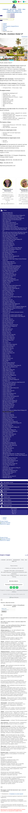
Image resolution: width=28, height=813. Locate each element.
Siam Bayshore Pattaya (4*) (9, 302)
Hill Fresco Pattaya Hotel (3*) (9, 378)
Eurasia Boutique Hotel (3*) (9, 362)
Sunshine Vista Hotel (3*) (8, 462)
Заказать (4, 611)
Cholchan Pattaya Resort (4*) (9, 263)
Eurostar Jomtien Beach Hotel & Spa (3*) (12, 365)
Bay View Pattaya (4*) (7, 253)
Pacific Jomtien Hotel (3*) (8, 411)
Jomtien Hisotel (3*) (7, 389)
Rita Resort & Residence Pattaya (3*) (11, 427)
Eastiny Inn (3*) (6, 354)
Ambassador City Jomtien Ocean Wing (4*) (12, 247)
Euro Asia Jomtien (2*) (8, 473)
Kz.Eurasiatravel (14, 6)
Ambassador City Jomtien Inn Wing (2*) (11, 467)
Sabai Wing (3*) (6, 441)
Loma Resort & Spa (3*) (8, 399)
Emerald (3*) (5, 361)
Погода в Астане (4, 537)
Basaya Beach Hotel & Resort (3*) (10, 324)
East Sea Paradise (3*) (8, 351)
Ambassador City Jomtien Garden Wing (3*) (12, 315)
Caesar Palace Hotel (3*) (8, 336)
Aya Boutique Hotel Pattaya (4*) (10, 251)
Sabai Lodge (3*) (6, 438)
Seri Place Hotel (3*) (7, 449)
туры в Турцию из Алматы (13, 575)
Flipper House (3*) (7, 368)
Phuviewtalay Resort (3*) (8, 420)
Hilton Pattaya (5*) (7, 221)
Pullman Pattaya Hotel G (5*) (9, 225)
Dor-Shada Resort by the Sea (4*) (10, 270)
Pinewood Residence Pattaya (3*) (10, 421)
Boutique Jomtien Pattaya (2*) (9, 471)
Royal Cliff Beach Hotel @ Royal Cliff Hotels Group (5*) (15, 228)
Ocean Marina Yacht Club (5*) (9, 222)
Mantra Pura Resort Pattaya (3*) (10, 400)
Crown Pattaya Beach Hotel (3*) (10, 344)
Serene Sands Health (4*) (8, 301)
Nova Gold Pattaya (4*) (8, 292)
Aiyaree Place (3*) (7, 310)
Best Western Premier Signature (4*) (11, 256)
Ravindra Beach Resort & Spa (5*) (10, 226)
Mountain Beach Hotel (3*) (9, 404)
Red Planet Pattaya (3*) (8, 425)
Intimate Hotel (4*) (7, 282)
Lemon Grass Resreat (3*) (9, 397)
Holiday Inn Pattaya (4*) (8, 281)
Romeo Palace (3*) (7, 428)
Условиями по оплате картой (16, 793)
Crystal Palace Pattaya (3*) (9, 345)
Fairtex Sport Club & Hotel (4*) (9, 271)
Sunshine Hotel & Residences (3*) (10, 460)
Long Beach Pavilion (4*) (8, 289)
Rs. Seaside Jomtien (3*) (8, 435)
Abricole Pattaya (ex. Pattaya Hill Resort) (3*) (13, 308)
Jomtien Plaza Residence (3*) (9, 393)
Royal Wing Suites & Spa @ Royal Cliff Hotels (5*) (14, 233)
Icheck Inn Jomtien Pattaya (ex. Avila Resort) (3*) (14, 382)
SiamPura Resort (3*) (7, 450)
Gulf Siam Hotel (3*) (7, 376)
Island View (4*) (6, 284)
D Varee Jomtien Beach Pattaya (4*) (11, 268)
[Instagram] (14, 587)
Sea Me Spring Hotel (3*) (8, 448)
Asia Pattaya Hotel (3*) (8, 319)
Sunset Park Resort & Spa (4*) (9, 305)
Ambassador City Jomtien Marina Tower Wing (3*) (14, 316)
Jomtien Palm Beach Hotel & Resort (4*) (12, 285)
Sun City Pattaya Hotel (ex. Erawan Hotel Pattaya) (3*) (15, 455)
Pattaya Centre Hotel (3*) (8, 414)
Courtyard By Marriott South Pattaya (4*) (12, 265)
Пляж (4, 28)
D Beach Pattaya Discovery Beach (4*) (11, 267)
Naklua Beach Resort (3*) (8, 406)
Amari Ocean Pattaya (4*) (8, 243)
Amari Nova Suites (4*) (8, 246)
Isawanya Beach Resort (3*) (9, 385)
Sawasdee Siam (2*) (7, 477)
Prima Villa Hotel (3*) (7, 424)
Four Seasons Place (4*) (8, 272)
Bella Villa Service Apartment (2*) (10, 470)
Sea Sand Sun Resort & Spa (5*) (10, 235)
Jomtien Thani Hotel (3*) (8, 394)
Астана (4, 518)
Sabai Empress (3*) (7, 436)
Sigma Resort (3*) (7, 452)
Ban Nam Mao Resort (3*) (8, 320)
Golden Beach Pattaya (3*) (9, 369)
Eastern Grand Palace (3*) (9, 352)
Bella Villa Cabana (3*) (8, 329)
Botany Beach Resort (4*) (8, 257)
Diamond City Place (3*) (8, 347)
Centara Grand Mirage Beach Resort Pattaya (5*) (14, 215)
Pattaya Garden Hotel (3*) (8, 415)
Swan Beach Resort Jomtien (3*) (10, 463)
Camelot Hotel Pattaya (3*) (9, 337)
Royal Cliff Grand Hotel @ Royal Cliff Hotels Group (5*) (15, 232)
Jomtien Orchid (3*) (7, 392)
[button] (7, 58)
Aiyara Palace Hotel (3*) (8, 309)
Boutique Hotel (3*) (7, 333)
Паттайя (5, 30)
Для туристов (13, 9)
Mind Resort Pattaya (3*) (8, 403)
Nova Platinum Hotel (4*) (8, 294)
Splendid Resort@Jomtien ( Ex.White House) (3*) (14, 453)
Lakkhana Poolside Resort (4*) (9, 287)
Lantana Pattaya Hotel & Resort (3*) (11, 396)
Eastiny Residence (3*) (8, 358)
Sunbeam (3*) (6, 456)
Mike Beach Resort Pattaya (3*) (10, 401)
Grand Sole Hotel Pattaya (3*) (9, 375)
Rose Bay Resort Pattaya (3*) (9, 429)
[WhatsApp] (11, 587)
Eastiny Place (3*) (7, 355)
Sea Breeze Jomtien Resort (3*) (10, 445)
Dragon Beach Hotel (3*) (8, 348)
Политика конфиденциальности (13, 584)
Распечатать (24, 36)
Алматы (5, 517)
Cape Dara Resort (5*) (8, 214)
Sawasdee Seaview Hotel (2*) (9, 476)
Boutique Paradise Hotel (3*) (9, 334)
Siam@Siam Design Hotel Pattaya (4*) (11, 303)
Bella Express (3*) (7, 327)
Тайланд (5, 27)
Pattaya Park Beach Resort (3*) (10, 417)
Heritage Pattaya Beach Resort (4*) (11, 279)
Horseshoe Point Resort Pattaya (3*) (11, 379)
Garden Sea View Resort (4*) (9, 275)
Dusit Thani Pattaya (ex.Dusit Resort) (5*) (12, 219)
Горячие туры (10, 10)
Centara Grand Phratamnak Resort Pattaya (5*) (13, 218)
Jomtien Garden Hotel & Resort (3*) (11, 387)
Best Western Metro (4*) (8, 254)
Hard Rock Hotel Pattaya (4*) (9, 278)
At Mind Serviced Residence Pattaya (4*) (12, 249)
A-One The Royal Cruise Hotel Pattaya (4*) (12, 239)
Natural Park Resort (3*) (8, 407)
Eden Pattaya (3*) (7, 359)
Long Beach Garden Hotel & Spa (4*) (11, 288)
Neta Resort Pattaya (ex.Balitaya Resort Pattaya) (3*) (15, 410)
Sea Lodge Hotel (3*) (7, 446)
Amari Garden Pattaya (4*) (9, 244)
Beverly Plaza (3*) (7, 331)
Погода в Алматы (4, 521)
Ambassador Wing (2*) (8, 469)
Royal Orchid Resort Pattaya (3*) (10, 431)
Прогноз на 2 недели (5, 524)
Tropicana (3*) (6, 466)
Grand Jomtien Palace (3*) (9, 373)
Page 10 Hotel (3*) (7, 413)
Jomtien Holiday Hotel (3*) (8, 390)
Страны (19, 9)
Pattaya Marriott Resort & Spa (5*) (10, 223)
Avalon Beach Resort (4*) (8, 250)
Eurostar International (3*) (8, 364)
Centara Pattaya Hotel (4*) (9, 261)
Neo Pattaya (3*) (6, 408)
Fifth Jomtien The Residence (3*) (10, 366)
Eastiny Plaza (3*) (7, 357)
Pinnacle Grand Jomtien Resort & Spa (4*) (12, 296)
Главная (5, 23)
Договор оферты (13, 581)
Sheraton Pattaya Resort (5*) (9, 236)
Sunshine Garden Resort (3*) (9, 459)
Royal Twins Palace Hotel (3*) (9, 434)
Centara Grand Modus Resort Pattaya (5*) (12, 216)
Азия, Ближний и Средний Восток (11, 26)
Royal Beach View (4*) (8, 299)
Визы (24, 9)
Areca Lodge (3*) (6, 317)
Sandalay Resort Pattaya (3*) (9, 442)
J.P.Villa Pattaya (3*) (7, 386)
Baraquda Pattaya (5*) (8, 212)
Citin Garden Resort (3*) (8, 340)
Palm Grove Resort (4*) (8, 295)
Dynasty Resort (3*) (7, 350)
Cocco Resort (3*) (7, 343)
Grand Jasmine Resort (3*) (9, 372)
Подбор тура (18, 10)
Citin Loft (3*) (5, 341)
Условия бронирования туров (14, 12)
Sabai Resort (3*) (6, 439)
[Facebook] (17, 587)
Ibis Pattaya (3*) (6, 380)
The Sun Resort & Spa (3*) (9, 464)
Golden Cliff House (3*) (8, 371)
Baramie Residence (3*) (8, 322)
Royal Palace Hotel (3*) (8, 432)
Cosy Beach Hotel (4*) (8, 264)
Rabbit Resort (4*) (7, 298)
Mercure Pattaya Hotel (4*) (9, 291)
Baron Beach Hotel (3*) (8, 323)
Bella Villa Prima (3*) (7, 330)
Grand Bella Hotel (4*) (7, 277)
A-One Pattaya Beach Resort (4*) (10, 237)
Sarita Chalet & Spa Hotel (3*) (9, 443)
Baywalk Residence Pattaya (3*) (10, 326)
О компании (6, 9)
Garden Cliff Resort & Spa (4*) (9, 274)
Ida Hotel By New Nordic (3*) (9, 383)
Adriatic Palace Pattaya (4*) (9, 240)
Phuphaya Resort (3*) (7, 418)
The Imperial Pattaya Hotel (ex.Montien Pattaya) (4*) (14, 306)
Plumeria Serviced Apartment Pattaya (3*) (12, 422)
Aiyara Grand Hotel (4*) (8, 242)
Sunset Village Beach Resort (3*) (10, 457)
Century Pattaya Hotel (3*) (8, 338)
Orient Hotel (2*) (6, 474)
